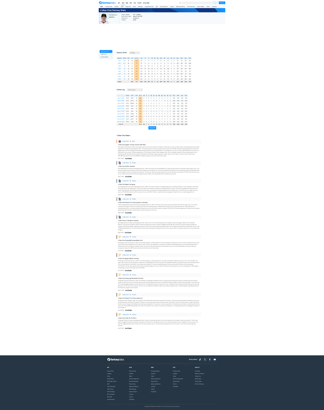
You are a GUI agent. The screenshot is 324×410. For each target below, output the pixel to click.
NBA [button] (127, 3)
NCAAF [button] (140, 3)
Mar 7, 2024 (121, 98)
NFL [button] (119, 3)
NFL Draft (109, 397)
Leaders (116, 6)
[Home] (107, 2)
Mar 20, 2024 (120, 114)
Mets (133, 141)
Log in (215, 2)
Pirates (134, 237)
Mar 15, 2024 (121, 108)
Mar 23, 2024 (121, 121)
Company (197, 371)
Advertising (198, 378)
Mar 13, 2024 (121, 106)
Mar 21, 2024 (121, 116)
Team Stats (110, 389)
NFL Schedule (110, 394)
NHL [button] (131, 3)
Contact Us (198, 376)
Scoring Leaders (155, 371)
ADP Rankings (132, 389)
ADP (157, 6)
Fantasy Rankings (133, 381)
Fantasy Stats (109, 6)
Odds (122, 6)
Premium (222, 2)
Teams (208, 6)
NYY (124, 63)
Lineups (172, 6)
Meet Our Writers (199, 373)
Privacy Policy (198, 381)
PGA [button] (135, 3)
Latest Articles (111, 399)
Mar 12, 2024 (121, 103)
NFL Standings (111, 391)
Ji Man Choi (125, 141)
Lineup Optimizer (149, 6)
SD (124, 79)
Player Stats (110, 371)
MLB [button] (123, 3)
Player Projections (155, 378)
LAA (124, 60)
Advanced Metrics (180, 6)
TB (124, 66)
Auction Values (200, 6)
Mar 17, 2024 (121, 111)
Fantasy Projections (134, 378)
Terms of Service (199, 384)
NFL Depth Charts (111, 381)
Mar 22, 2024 (120, 119)
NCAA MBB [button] (146, 3)
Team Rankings (111, 386)
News (134, 6)
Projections (128, 6)
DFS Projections (191, 6)
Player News (110, 378)
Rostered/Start (164, 6)
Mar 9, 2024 (121, 100)
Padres (134, 163)
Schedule (214, 6)
